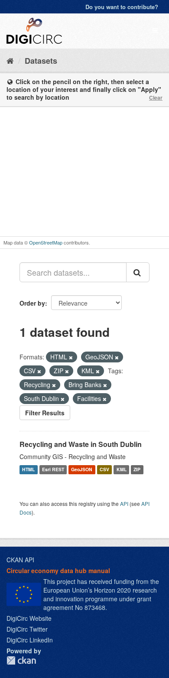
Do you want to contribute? (121, 7)
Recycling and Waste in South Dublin (81, 444)
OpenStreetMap (45, 242)
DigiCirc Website (29, 618)
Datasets (41, 60)
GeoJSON (81, 469)
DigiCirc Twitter (27, 629)
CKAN (21, 660)
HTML (28, 469)
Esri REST (53, 469)
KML (122, 469)
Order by (32, 303)
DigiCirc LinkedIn (29, 640)
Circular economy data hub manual (58, 570)
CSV (104, 469)
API (124, 503)
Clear (155, 97)
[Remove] (71, 357)
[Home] (10, 60)
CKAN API (20, 559)
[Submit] (138, 272)
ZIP (136, 469)
